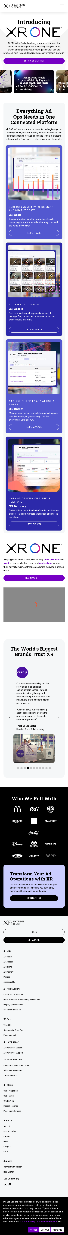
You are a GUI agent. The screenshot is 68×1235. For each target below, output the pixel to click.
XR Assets (8, 962)
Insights (7, 1146)
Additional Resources (12, 1070)
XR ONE (7, 951)
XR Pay (7, 1019)
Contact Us (34, 898)
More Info (57, 1230)
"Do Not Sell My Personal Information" (39, 1221)
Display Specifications (13, 1005)
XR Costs (7, 957)
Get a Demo (34, 940)
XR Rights (7, 967)
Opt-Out (45, 1230)
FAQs (5, 1151)
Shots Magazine (10, 1091)
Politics (6, 977)
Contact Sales (9, 1131)
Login (34, 932)
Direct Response (10, 1106)
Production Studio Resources (16, 1065)
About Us (7, 1126)
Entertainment (9, 1035)
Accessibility (9, 982)
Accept (33, 1230)
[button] (61, 6)
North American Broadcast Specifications (21, 1000)
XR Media (8, 1085)
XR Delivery (8, 972)
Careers (6, 1136)
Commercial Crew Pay (13, 1030)
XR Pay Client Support (12, 1048)
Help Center (8, 1172)
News (5, 1141)
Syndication (8, 1101)
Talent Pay (7, 1025)
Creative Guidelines (12, 1010)
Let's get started (34, 60)
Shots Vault (8, 1096)
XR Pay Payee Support (13, 1053)
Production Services (12, 1111)
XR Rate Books (10, 1075)
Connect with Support (12, 1167)
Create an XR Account (13, 995)
